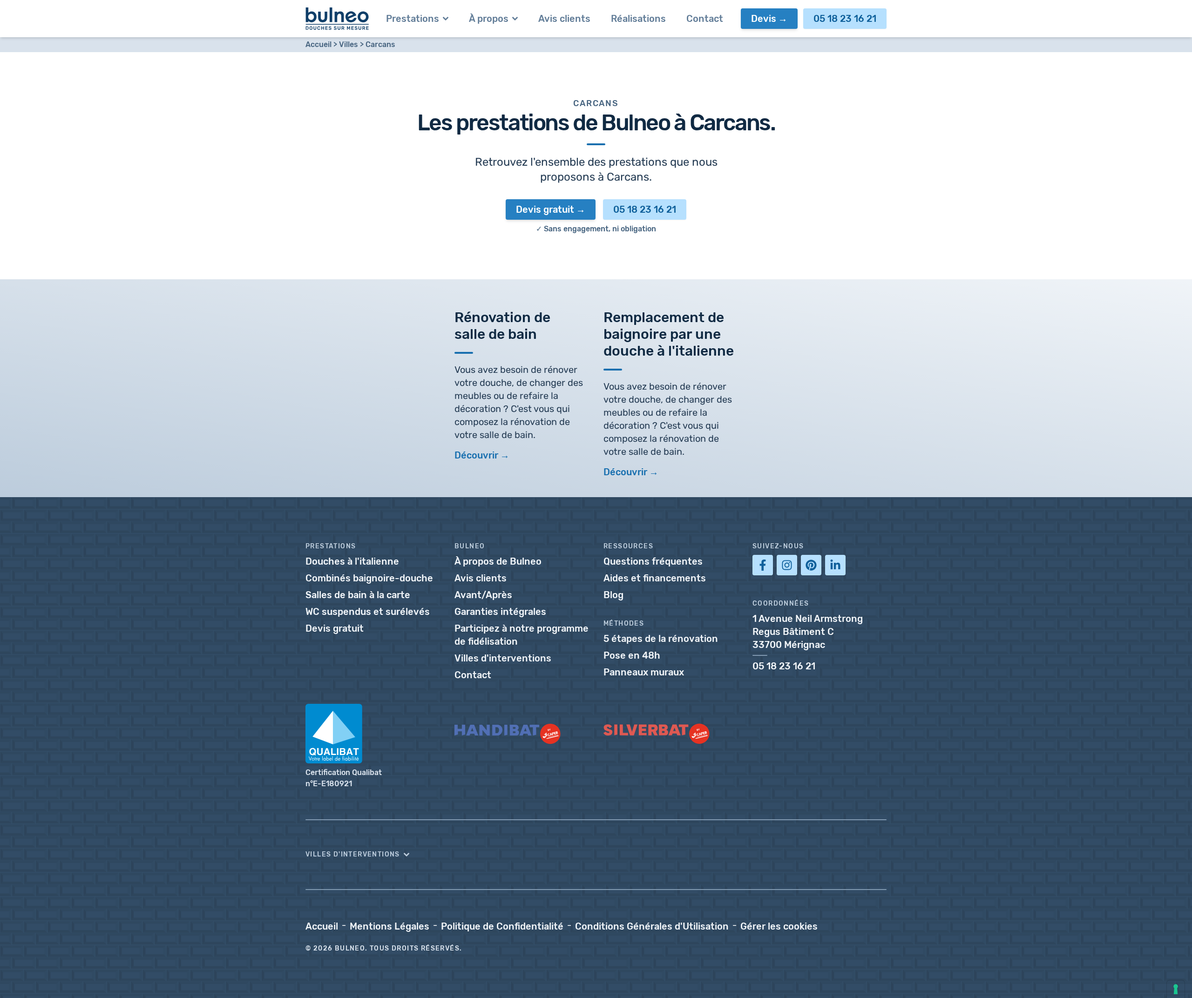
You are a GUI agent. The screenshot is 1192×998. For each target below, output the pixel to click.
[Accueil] (337, 18)
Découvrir (476, 455)
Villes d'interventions (502, 658)
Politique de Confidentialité (502, 926)
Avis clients (480, 578)
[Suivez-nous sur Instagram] (787, 565)
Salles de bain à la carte (357, 594)
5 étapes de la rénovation (660, 638)
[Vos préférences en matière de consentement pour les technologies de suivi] (1176, 989)
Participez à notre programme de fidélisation (521, 635)
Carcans (380, 44)
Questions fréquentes (653, 561)
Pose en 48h (631, 655)
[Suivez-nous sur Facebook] (762, 565)
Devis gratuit (545, 209)
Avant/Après (483, 594)
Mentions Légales (389, 926)
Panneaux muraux (643, 672)
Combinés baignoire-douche (369, 578)
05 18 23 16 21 (844, 18)
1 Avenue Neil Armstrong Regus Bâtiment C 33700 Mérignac (807, 631)
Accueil (318, 44)
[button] (596, 854)
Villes (348, 44)
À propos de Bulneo (498, 561)
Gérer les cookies (779, 926)
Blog (613, 594)
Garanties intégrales (500, 611)
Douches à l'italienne (352, 561)
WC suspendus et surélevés (367, 611)
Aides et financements (654, 578)
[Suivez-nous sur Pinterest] (811, 565)
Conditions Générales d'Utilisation (652, 926)
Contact (472, 675)
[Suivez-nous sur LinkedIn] (835, 565)
